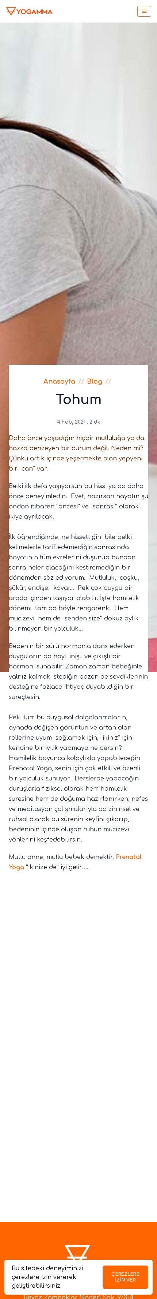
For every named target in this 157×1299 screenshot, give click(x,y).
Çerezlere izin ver (125, 1277)
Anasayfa (59, 381)
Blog (94, 381)
